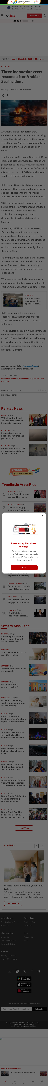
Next (24, 567)
